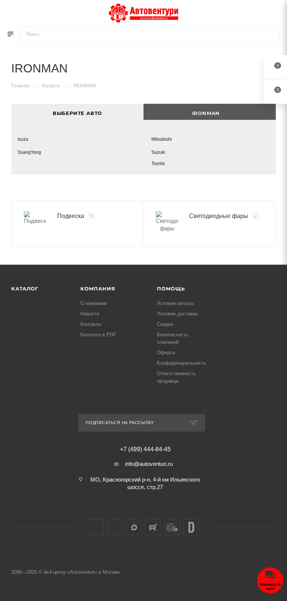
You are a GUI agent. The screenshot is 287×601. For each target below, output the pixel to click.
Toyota (158, 163)
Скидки (165, 324)
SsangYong (29, 152)
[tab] (210, 112)
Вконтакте (96, 527)
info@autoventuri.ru (149, 464)
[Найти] (270, 34)
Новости (89, 314)
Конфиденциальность (181, 363)
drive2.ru (191, 527)
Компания (97, 289)
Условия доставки (177, 314)
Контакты (90, 324)
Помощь (171, 289)
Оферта (166, 352)
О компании (93, 303)
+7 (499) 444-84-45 (145, 449)
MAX (134, 527)
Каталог (24, 289)
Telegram (115, 527)
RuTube (153, 527)
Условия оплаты (175, 303)
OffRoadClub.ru (172, 527)
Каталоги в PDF (98, 334)
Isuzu (23, 139)
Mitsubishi (161, 139)
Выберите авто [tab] (77, 113)
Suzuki (158, 152)
